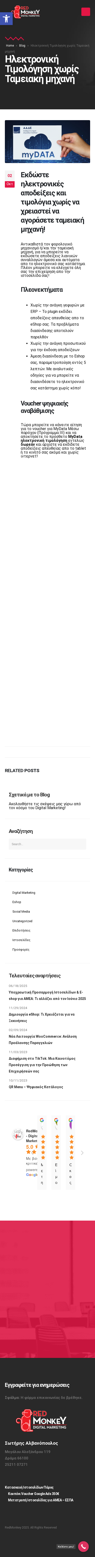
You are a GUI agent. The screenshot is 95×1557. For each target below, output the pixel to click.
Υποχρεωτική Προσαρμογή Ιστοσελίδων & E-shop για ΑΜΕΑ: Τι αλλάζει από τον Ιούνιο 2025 (47, 995)
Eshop (16, 902)
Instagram (11, 1513)
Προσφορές (20, 949)
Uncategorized (22, 921)
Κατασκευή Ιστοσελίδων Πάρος (29, 1487)
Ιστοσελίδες (21, 940)
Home (10, 45)
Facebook (36, 1513)
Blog (22, 45)
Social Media (21, 911)
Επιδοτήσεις (21, 930)
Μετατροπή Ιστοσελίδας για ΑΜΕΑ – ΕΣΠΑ (40, 1500)
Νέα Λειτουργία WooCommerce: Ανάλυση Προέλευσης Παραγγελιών (43, 1039)
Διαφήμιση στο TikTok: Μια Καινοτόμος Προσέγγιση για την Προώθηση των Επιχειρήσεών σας (42, 1065)
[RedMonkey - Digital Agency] (25, 12)
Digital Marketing (23, 892)
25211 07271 (16, 1464)
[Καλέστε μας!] (83, 1546)
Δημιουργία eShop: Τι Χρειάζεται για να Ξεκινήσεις (42, 1017)
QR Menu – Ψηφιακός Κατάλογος (36, 1087)
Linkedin (23, 1513)
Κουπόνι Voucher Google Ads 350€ (33, 1494)
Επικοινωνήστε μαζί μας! (40, 1330)
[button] (6, 18)
